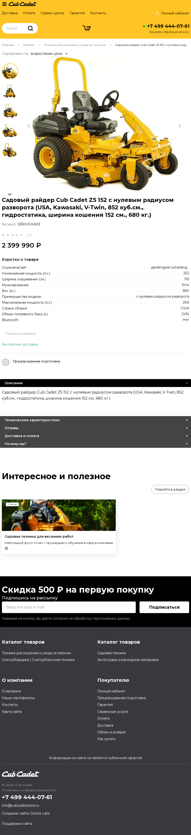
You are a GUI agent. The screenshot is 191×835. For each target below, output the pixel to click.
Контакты (98, 13)
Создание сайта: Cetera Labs (26, 813)
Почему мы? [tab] (15, 444)
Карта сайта (12, 711)
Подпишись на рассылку (30, 598)
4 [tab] (10, 130)
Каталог (29, 45)
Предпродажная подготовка (121, 698)
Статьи (12, 504)
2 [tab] (10, 91)
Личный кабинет (111, 691)
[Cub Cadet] (22, 3)
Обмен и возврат (111, 732)
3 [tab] (10, 111)
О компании (17, 680)
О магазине (11, 691)
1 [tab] (10, 71)
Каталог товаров (23, 642)
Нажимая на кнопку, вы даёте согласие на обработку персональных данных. (66, 618)
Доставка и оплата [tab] (22, 436)
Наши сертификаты (18, 698)
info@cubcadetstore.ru (20, 805)
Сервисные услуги (112, 711)
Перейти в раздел (170, 489)
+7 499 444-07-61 (168, 26)
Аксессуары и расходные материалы (128, 660)
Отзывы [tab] (11, 428)
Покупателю (113, 680)
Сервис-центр (52, 13)
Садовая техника (111, 653)
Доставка (10, 13)
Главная (8, 45)
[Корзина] (87, 28)
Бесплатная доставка (20, 344)
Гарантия (77, 13)
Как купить (106, 739)
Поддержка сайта (17, 823)
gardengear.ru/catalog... (170, 267)
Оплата (29, 13)
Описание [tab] (14, 383)
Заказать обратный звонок (169, 32)
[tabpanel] (104, 124)
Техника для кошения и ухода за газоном (75, 45)
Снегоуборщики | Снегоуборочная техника (38, 660)
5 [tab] (10, 150)
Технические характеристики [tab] (32, 420)
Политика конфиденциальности (29, 790)
